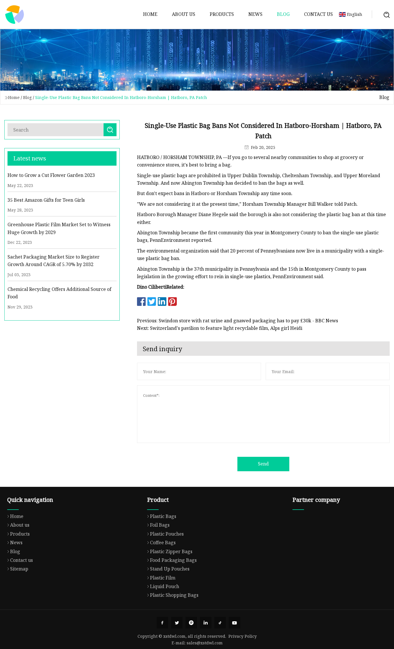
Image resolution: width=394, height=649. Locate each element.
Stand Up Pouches (170, 569)
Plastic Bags (163, 516)
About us (183, 14)
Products (222, 14)
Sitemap (19, 569)
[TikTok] (220, 623)
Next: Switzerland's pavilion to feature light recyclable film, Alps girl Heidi (219, 328)
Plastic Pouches (167, 534)
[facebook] (162, 623)
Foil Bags (160, 525)
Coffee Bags (163, 542)
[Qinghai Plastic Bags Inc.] (14, 14)
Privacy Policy (242, 636)
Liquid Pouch (164, 586)
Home (150, 14)
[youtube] (234, 623)
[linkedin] (205, 623)
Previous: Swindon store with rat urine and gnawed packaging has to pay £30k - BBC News (237, 320)
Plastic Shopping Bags (174, 595)
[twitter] (177, 623)
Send (263, 464)
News (255, 14)
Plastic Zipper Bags (171, 551)
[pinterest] (191, 623)
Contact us (318, 14)
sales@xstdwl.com (205, 643)
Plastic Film (162, 578)
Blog (283, 14)
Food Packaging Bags (173, 560)
